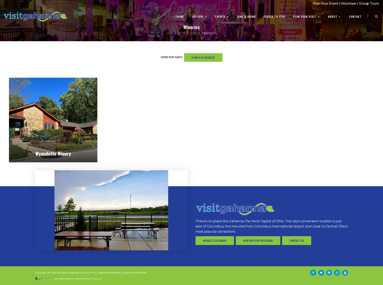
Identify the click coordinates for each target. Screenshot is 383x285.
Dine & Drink (246, 16)
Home (180, 16)
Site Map (142, 272)
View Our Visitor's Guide (258, 240)
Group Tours (369, 3)
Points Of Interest (203, 57)
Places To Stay (274, 16)
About (332, 16)
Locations (194, 33)
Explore (198, 16)
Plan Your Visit (304, 16)
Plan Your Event (325, 3)
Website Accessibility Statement (117, 272)
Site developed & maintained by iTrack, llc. (78, 278)
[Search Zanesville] (376, 16)
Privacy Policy (89, 272)
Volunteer (348, 3)
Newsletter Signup (215, 240)
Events (220, 16)
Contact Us (296, 240)
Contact (355, 16)
